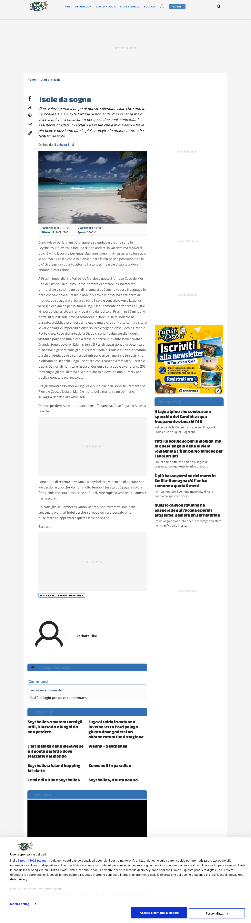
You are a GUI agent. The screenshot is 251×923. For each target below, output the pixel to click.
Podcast (149, 6)
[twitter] (29, 106)
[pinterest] (29, 115)
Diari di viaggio (106, 6)
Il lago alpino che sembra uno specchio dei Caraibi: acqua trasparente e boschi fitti (183, 416)
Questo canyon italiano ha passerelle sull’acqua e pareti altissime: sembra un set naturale (187, 510)
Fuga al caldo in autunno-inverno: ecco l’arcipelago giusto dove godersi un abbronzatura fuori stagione (116, 729)
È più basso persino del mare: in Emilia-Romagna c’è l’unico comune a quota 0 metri (185, 480)
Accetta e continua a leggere (159, 912)
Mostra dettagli (20, 904)
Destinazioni (83, 6)
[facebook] (29, 97)
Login (177, 6)
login (47, 698)
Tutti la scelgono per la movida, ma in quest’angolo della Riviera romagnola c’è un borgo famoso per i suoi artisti (189, 448)
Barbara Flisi (64, 144)
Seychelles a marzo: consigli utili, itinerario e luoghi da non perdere (55, 726)
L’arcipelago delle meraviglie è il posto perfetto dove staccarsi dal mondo (55, 751)
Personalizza (214, 913)
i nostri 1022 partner (33, 860)
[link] (29, 132)
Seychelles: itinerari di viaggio (61, 595)
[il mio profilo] (162, 6)
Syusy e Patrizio (130, 6)
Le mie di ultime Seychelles (53, 779)
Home (31, 79)
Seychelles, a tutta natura (113, 779)
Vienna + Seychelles (107, 746)
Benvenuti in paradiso (109, 765)
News (68, 6)
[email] (29, 123)
